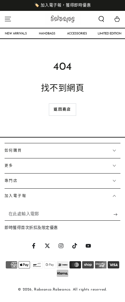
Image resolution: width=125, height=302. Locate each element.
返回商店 (62, 110)
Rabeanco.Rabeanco (52, 289)
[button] (101, 19)
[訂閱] (116, 214)
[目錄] (8, 19)
